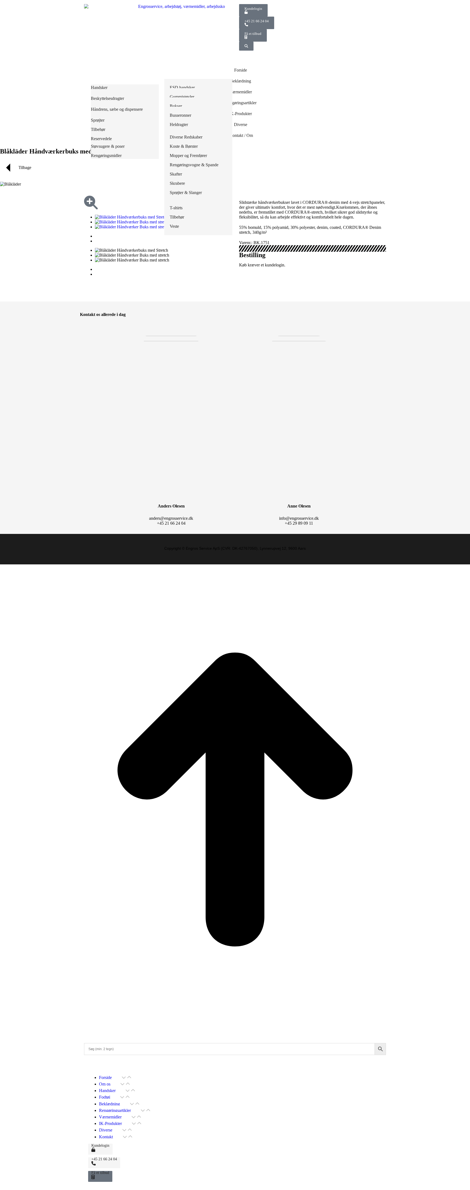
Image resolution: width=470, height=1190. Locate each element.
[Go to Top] (235, 1033)
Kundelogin (253, 9)
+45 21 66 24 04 (257, 21)
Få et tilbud (253, 34)
